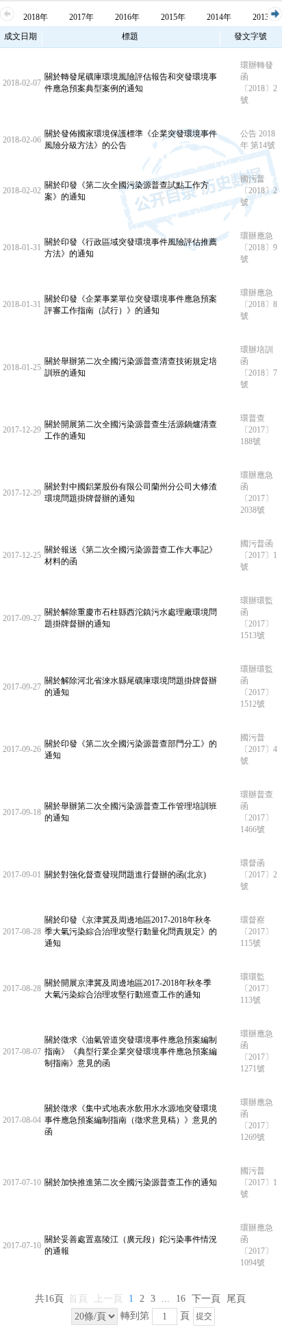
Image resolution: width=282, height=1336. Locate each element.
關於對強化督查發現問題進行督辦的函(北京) (125, 874)
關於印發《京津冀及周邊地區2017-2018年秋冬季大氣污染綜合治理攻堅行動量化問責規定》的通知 (130, 931)
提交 (204, 1316)
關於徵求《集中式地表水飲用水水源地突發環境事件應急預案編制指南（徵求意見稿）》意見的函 (130, 1120)
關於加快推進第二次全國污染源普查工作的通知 (130, 1182)
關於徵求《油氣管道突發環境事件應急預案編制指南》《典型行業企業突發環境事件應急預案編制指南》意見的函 (130, 1051)
